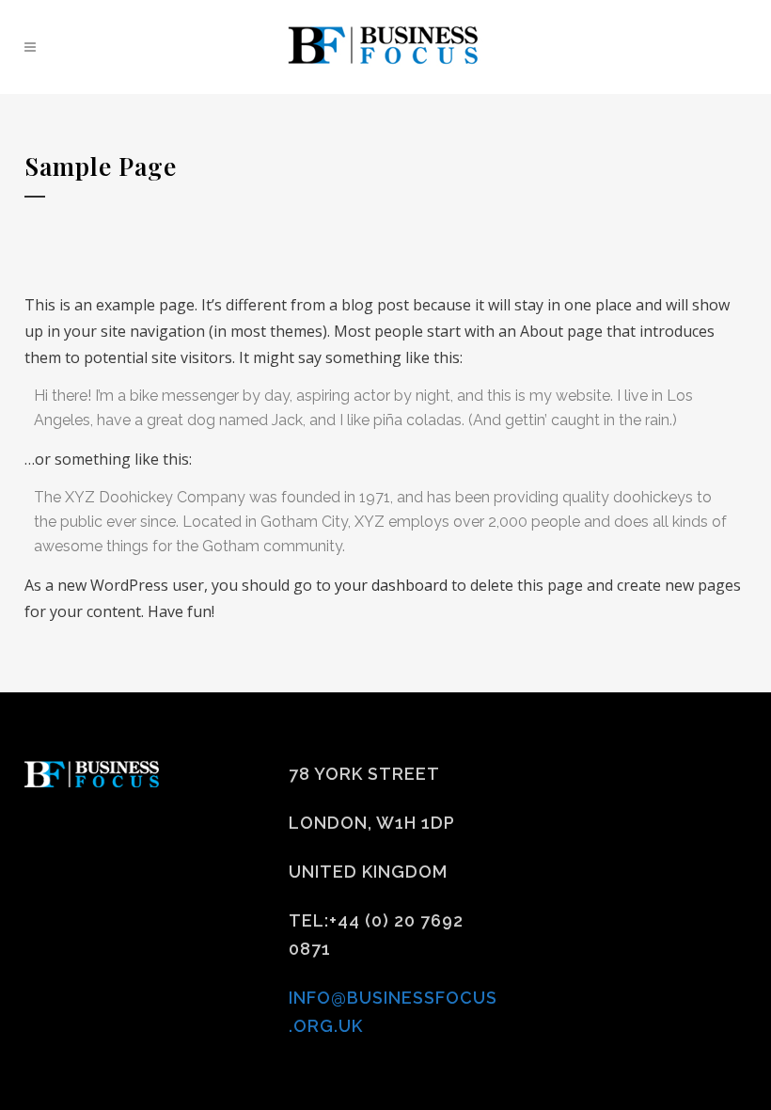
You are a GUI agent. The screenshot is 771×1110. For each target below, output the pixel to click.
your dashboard (391, 585)
